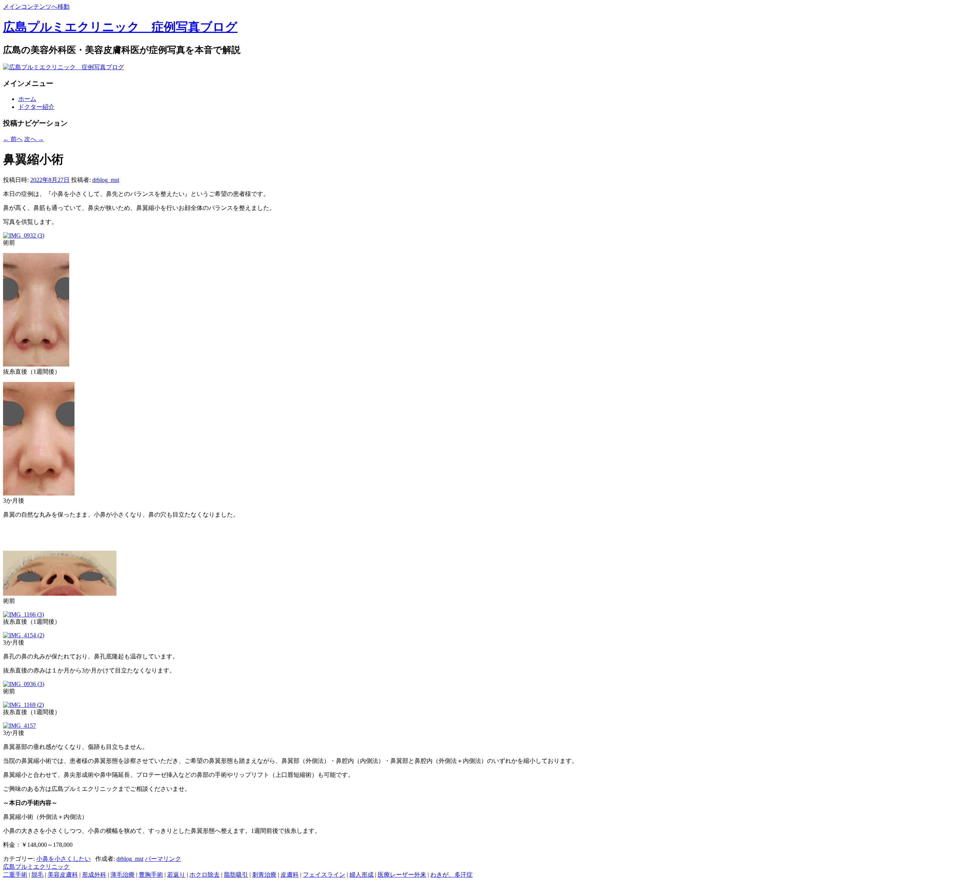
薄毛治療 (122, 874)
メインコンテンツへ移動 (36, 6)
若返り (176, 874)
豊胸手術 (151, 874)
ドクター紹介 (36, 107)
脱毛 (37, 874)
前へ (13, 139)
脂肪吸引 (236, 874)
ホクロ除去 (204, 874)
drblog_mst (105, 180)
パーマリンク (163, 859)
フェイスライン (324, 874)
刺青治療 (264, 874)
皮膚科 (290, 874)
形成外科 (94, 874)
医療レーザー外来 (402, 874)
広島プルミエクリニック (36, 866)
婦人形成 (361, 874)
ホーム (27, 99)
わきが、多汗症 (451, 874)
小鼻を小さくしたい (63, 859)
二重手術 (15, 874)
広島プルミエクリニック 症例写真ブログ (120, 27)
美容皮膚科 (63, 874)
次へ (34, 139)
